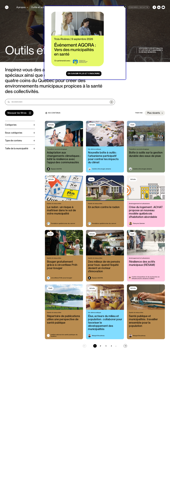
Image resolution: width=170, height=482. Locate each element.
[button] (19, 113)
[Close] (125, 6)
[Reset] (111, 102)
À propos (21, 7)
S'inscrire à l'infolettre (139, 7)
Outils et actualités (41, 7)
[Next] (125, 346)
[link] (6, 7)
